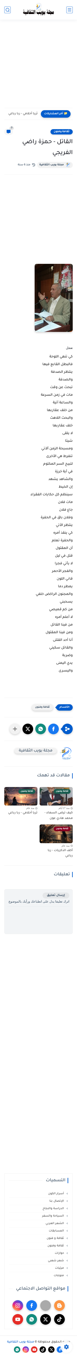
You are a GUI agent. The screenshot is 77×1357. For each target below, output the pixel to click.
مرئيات (60, 1268)
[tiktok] (59, 1319)
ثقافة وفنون (62, 131)
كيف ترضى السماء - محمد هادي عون (58, 815)
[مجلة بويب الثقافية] (38, 10)
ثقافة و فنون (56, 1238)
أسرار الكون (56, 1193)
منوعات (59, 1275)
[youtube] (17, 1319)
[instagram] (17, 1305)
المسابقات (57, 1231)
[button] (53, 729)
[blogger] (59, 1305)
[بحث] (7, 10)
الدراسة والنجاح (54, 1208)
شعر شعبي (56, 1260)
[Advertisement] (38, 66)
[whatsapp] (31, 1319)
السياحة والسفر (53, 1216)
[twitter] (45, 1319)
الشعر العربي (55, 1223)
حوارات (60, 1253)
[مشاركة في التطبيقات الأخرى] (15, 729)
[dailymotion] (45, 1305)
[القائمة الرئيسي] (69, 10)
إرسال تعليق (56, 895)
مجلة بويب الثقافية (51, 164)
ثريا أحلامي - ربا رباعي (23, 114)
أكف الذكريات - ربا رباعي (60, 853)
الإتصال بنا (57, 1201)
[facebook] (31, 1305)
